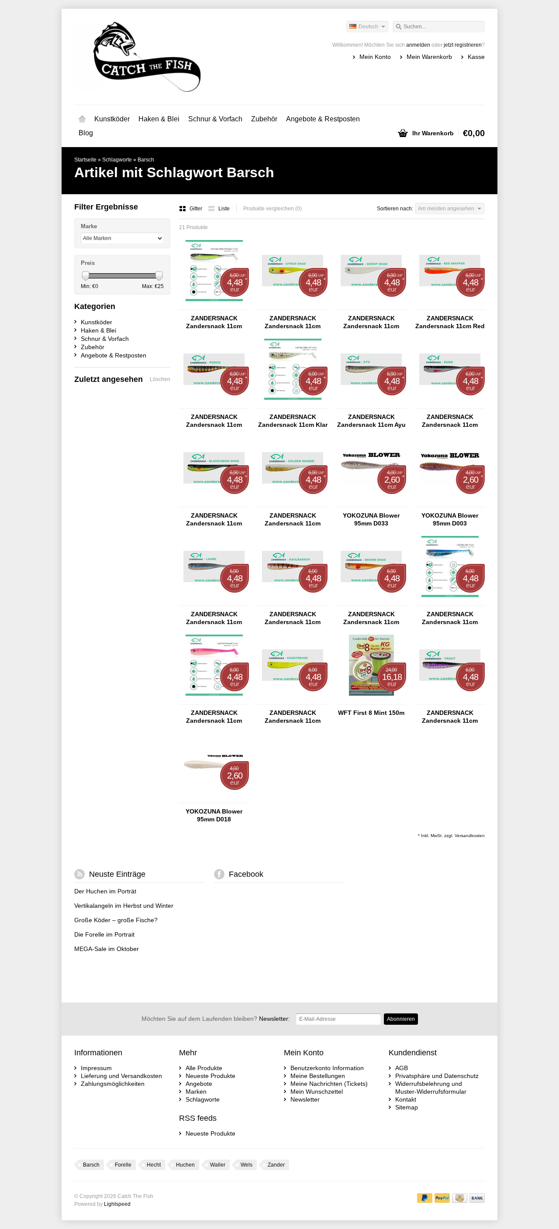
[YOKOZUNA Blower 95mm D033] (371, 502)
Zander (276, 1165)
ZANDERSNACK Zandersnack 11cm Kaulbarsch (293, 618)
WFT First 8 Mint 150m (371, 712)
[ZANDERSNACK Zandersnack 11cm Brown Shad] (371, 601)
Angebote (199, 1083)
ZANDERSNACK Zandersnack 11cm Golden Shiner (293, 519)
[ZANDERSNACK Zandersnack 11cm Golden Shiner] (293, 502)
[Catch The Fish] (177, 57)
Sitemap (406, 1107)
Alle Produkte (204, 1067)
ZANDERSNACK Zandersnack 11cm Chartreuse (293, 716)
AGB (401, 1067)
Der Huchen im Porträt (105, 891)
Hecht (154, 1165)
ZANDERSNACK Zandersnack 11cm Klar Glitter (293, 421)
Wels (246, 1165)
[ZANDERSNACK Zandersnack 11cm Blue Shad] (450, 601)
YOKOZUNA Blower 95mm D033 (371, 519)
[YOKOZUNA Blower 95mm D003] (450, 502)
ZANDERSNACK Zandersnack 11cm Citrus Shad (293, 322)
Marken (196, 1091)
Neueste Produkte (210, 1075)
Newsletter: (215, 1018)
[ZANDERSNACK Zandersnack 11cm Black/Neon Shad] (214, 502)
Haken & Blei (158, 119)
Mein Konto (375, 56)
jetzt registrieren (463, 45)
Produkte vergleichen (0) (272, 209)
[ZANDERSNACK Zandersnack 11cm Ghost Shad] (371, 305)
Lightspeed (117, 1204)
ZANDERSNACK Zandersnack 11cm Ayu (371, 420)
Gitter (197, 209)
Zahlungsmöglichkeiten (113, 1083)
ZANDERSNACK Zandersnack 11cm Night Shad (214, 322)
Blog (86, 133)
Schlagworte (117, 160)
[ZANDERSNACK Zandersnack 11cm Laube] (214, 601)
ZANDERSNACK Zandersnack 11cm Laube (214, 618)
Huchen (185, 1165)
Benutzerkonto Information (327, 1067)
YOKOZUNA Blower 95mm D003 (449, 519)
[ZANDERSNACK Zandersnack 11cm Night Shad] (214, 305)
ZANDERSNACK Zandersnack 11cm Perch (214, 421)
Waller (217, 1165)
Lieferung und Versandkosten (121, 1075)
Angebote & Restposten (323, 119)
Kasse (476, 56)
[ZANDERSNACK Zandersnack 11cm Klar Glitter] (293, 404)
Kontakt (405, 1099)
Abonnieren (401, 1019)
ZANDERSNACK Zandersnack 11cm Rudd (450, 421)
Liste (224, 209)
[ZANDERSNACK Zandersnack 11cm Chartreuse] (293, 700)
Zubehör (264, 119)
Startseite (82, 119)
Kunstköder (112, 119)
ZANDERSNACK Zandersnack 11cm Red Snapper (450, 322)
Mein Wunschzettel (316, 1091)
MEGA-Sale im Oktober (106, 948)
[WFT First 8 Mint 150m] (371, 700)
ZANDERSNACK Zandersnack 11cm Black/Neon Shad (214, 519)
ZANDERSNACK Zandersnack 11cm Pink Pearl (214, 716)
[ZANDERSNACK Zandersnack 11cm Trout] (450, 700)
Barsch (146, 160)
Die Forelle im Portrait (104, 934)
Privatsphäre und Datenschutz (437, 1075)
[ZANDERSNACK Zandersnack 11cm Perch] (214, 404)
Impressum (96, 1067)
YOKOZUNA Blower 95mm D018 (214, 815)
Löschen (160, 379)
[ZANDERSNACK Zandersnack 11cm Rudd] (450, 404)
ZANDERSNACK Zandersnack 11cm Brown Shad (371, 618)
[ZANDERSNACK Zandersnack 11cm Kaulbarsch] (293, 601)
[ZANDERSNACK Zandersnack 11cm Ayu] (371, 404)
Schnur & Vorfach (215, 119)
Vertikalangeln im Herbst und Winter (123, 905)
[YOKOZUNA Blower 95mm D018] (214, 798)
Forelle (123, 1165)
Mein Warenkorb (429, 56)
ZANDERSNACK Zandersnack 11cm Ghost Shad (371, 322)
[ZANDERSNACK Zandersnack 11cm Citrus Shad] (293, 305)
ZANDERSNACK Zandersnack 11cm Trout (450, 716)
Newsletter (305, 1099)
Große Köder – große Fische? (116, 920)
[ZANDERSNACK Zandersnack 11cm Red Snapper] (450, 305)
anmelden (418, 45)
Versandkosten (470, 835)
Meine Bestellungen (317, 1075)
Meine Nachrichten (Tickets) (329, 1083)
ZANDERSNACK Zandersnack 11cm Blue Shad (450, 618)
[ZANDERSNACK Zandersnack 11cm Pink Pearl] (214, 700)
